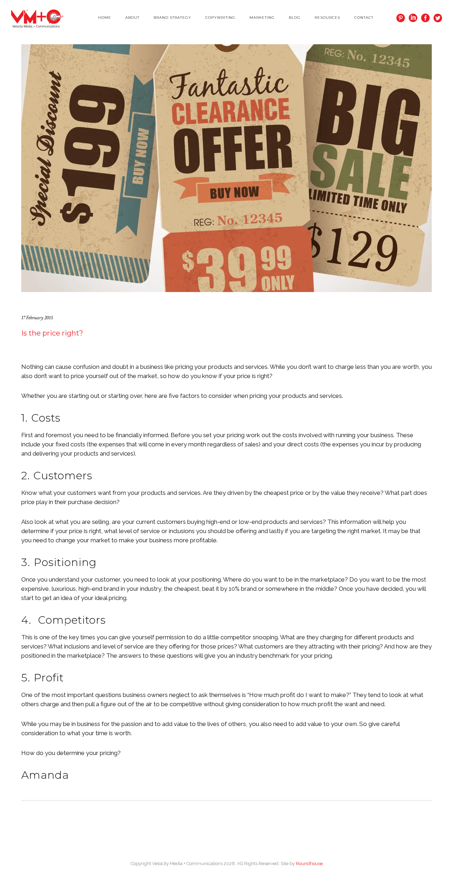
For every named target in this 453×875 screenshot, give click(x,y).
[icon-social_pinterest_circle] (402, 18)
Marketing (262, 17)
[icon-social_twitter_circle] (438, 18)
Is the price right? (52, 333)
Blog (294, 17)
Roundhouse (309, 863)
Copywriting (220, 17)
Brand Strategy (172, 17)
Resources (327, 17)
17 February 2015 (37, 317)
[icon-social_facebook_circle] (427, 18)
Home (104, 17)
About (132, 17)
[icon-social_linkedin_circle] (415, 18)
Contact (363, 17)
